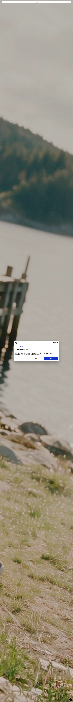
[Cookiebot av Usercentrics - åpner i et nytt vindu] (53, 343)
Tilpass (36, 358)
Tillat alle (50, 358)
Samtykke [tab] (21, 346)
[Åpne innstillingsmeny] (70, 699)
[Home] (36, 2)
